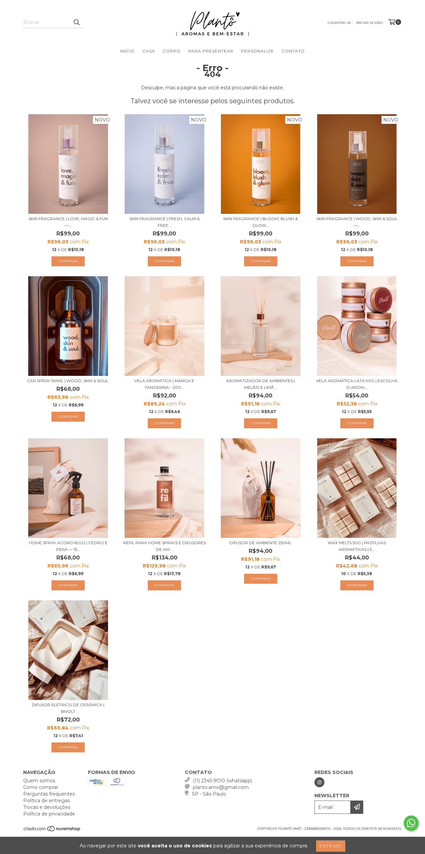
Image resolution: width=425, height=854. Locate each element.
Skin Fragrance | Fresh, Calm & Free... (164, 222)
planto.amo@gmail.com (221, 787)
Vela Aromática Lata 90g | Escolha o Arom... (356, 384)
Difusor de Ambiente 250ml (260, 542)
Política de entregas (46, 801)
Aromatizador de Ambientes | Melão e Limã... (260, 384)
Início (127, 50)
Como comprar (40, 787)
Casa (148, 50)
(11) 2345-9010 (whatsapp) (222, 781)
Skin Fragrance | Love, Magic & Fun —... (68, 222)
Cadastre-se (339, 23)
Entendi (330, 845)
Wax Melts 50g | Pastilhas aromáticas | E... (357, 546)
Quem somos (39, 781)
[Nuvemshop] (52, 830)
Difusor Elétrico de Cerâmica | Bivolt (68, 708)
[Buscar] (76, 22)
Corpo (172, 50)
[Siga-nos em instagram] (319, 782)
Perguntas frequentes (49, 794)
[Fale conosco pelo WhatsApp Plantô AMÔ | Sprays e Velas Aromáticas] (411, 823)
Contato (293, 50)
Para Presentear (210, 50)
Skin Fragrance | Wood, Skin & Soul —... (356, 222)
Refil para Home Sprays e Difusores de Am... (164, 546)
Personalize (257, 50)
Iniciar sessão (369, 23)
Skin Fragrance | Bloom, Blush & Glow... (260, 222)
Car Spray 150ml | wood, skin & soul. (68, 380)
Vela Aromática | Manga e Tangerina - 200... (164, 384)
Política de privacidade (49, 814)
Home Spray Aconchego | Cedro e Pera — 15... (68, 546)
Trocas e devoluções (46, 807)
